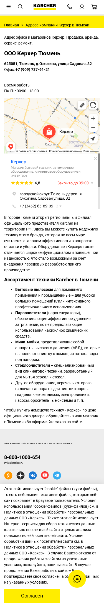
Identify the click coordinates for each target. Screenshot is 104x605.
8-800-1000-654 (22, 457)
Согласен (32, 596)
